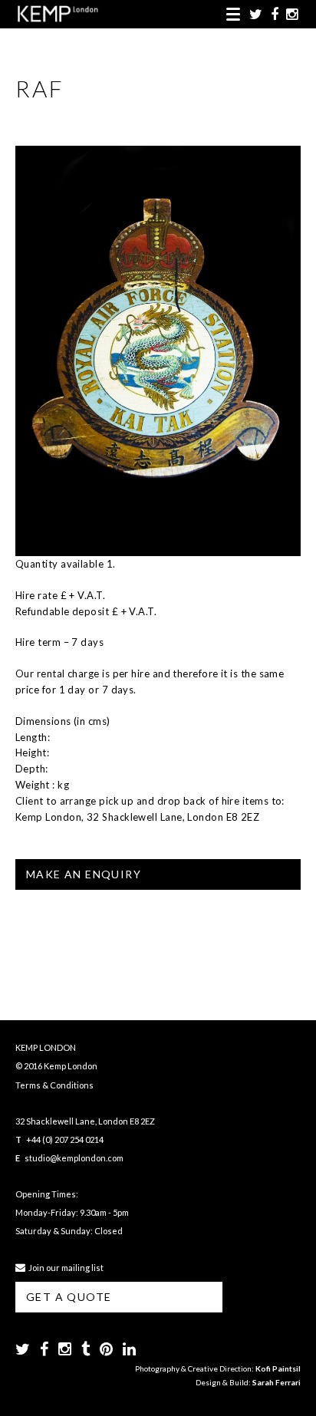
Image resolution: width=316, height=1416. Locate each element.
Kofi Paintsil (278, 1368)
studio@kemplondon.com (74, 1158)
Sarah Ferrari (276, 1382)
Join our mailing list (64, 1268)
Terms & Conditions (54, 1085)
